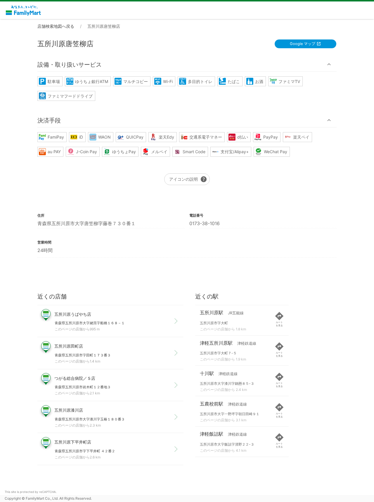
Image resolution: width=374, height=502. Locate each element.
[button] (187, 64)
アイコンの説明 (188, 179)
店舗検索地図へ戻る (55, 26)
